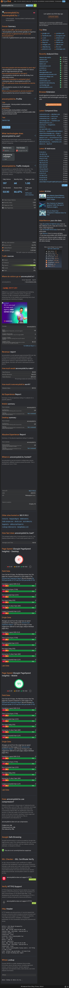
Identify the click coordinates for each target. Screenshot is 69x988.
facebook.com (46, 36)
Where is (16, 457)
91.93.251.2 (42, 152)
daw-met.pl (42, 70)
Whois (8, 960)
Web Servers (7, 148)
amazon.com (60, 38)
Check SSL (32, 879)
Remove (45, 233)
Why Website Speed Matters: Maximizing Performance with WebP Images (56, 197)
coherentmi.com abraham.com (49, 114)
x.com (44, 38)
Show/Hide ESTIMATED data (51, 224)
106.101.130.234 (44, 156)
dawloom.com (43, 62)
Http (7, 909)
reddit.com (59, 40)
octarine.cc (42, 68)
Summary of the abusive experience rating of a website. (18, 438)
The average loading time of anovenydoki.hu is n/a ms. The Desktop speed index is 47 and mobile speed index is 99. (18, 537)
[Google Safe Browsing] (3, 850)
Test (34, 903)
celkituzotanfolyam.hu (16, 524)
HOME (15, 1)
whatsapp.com (60, 49)
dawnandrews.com (45, 66)
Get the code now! (53, 249)
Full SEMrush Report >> (30, 346)
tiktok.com (45, 40)
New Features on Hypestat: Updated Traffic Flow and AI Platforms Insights (55, 205)
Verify (12, 886)
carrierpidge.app (44, 85)
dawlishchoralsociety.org (47, 83)
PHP (6, 159)
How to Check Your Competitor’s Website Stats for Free (56, 213)
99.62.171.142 (43, 158)
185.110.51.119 (43, 163)
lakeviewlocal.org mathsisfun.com (50, 142)
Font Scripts (21, 148)
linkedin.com (59, 42)
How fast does (18, 533)
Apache (7, 150)
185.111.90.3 (5, 89)
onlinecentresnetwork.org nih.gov (50, 135)
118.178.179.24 (43, 171)
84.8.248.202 (43, 165)
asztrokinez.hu (27, 521)
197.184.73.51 (43, 175)
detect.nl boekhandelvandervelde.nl (50, 131)
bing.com (45, 42)
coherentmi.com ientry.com (48, 116)
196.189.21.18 (43, 154)
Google (11, 837)
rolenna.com (43, 79)
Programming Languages (7, 155)
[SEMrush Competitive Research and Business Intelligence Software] (9, 288)
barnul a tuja (6, 120)
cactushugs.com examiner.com (49, 121)
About (42, 986)
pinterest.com (46, 49)
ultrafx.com (18, 521)
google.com (46, 33)
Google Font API (22, 150)
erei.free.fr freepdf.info (47, 125)
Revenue (9, 352)
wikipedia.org (46, 47)
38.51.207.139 (43, 167)
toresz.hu (5, 519)
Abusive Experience (14, 434)
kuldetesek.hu (24, 519)
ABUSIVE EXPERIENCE (49, 1)
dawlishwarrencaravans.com (48, 74)
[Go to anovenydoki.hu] (18, 15)
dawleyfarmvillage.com (46, 76)
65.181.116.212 (43, 161)
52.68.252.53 (43, 177)
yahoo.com (59, 44)
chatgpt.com (46, 44)
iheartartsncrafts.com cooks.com (50, 140)
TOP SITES (19, 1)
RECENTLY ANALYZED (26, 1)
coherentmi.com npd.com (48, 118)
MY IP (64, 1)
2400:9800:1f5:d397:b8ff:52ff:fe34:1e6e (51, 182)
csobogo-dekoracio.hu (9, 527)
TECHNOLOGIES (58, 1)
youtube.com (60, 33)
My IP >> (64, 185)
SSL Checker (18, 859)
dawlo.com (42, 64)
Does (13, 800)
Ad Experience (11, 394)
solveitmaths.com (44, 81)
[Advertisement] (19, 53)
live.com (58, 47)
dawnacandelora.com (45, 87)
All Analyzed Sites (26, 986)
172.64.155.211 (43, 169)
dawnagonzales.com (45, 72)
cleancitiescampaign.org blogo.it (50, 133)
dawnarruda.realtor (45, 57)
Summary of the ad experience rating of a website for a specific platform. (18, 398)
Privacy (37, 986)
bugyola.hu (5, 524)
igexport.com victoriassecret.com (50, 137)
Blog (33, 986)
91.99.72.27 (42, 173)
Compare (30, 5)
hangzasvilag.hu (14, 519)
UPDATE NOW (53, 17)
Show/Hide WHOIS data (50, 230)
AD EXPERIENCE (41, 1)
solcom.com (43, 60)
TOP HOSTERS (34, 1)
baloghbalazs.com (22, 527)
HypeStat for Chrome (54, 105)
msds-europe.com (7, 521)
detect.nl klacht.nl (45, 144)
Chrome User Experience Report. (12, 578)
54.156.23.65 (43, 180)
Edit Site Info (6, 127)
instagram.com (60, 36)
